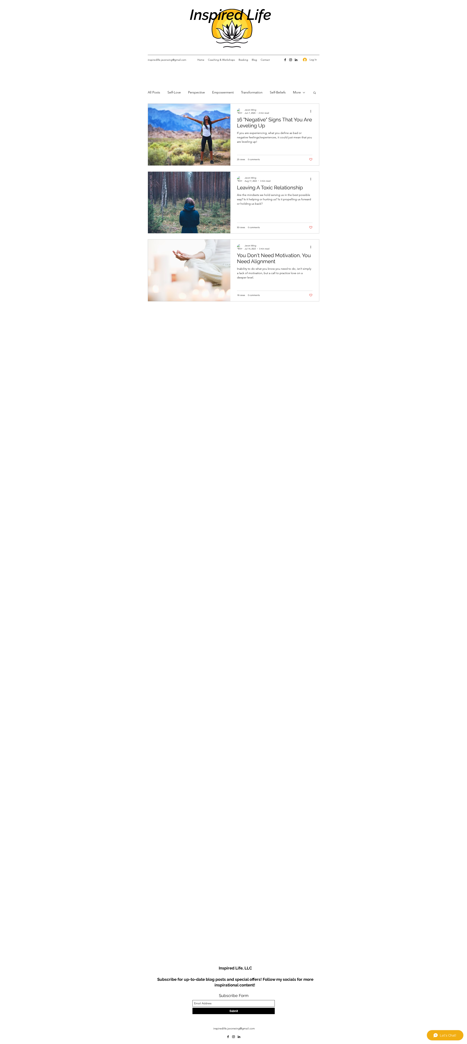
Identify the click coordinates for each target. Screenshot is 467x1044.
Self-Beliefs (278, 92)
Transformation (252, 92)
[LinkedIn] (296, 60)
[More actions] (312, 111)
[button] (314, 93)
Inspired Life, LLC (235, 968)
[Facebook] (285, 60)
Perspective (196, 92)
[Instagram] (290, 60)
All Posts (154, 92)
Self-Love (174, 92)
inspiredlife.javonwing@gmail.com (167, 59)
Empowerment (223, 92)
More (297, 92)
